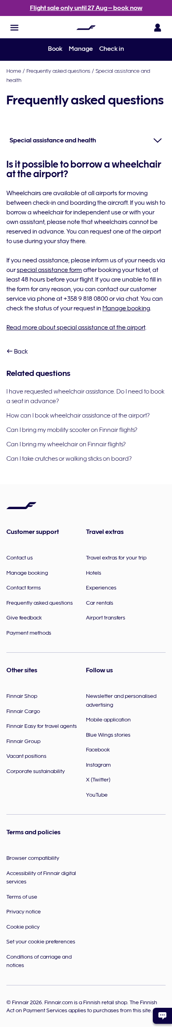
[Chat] (162, 1016)
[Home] (86, 28)
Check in (111, 48)
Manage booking (126, 308)
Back (20, 351)
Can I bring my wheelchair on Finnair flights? (66, 444)
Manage (81, 48)
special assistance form (49, 270)
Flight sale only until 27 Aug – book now (86, 8)
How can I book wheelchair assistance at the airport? (78, 415)
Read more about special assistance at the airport (75, 327)
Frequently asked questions (58, 71)
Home (13, 71)
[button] (14, 28)
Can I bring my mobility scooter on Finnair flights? (71, 430)
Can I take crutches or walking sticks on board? (69, 458)
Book (55, 48)
